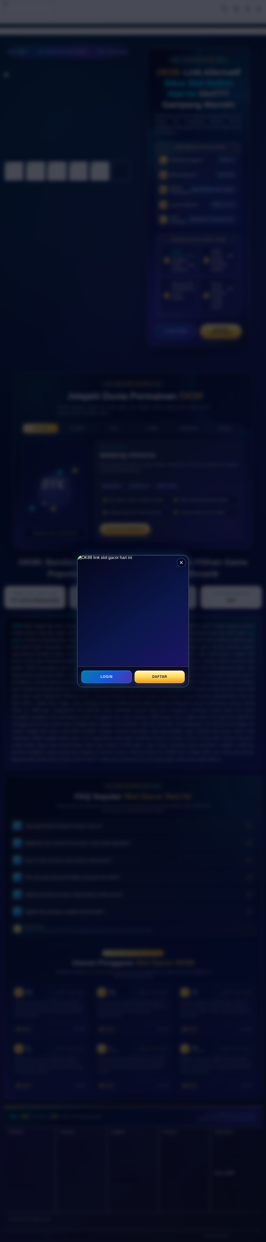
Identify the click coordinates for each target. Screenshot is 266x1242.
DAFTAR (159, 677)
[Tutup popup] (181, 562)
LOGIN (106, 677)
